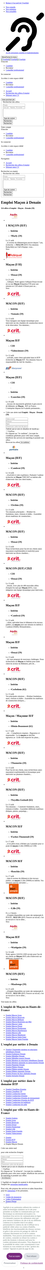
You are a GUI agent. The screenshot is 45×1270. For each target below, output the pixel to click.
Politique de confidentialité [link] (31, 1263)
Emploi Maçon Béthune (15, 1020)
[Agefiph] (13, 59)
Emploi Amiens (12, 1118)
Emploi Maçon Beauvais (15, 1017)
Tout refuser (31, 1256)
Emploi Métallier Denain (15, 1056)
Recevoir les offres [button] (13, 442)
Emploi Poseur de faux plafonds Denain (21, 1074)
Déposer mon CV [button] (12, 95)
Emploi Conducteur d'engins (16, 1096)
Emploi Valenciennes (14, 1133)
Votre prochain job (8, 100)
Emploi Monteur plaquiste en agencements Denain (25, 1063)
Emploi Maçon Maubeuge (16, 1035)
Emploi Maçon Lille (13, 1033)
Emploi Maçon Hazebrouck (16, 1030)
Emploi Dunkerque (13, 1127)
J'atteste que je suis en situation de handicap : (23, 429)
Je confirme (25, 442)
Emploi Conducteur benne (16, 1094)
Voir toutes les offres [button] (8, 1002)
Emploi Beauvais (12, 1122)
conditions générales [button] (13, 436)
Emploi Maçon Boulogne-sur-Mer (19, 1022)
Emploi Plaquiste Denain (15, 1065)
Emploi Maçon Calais (14, 1024)
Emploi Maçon (11, 1142)
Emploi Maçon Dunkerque (16, 1028)
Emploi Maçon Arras (14, 1015)
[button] (9, 66)
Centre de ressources (13, 1197)
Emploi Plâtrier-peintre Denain (17, 1069)
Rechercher (8, 123)
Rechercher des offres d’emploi (17, 93)
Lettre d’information (13, 1199)
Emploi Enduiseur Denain (15, 1054)
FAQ (8, 1195)
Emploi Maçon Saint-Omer (16, 1037)
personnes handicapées (19, 1184)
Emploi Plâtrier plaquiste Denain (18, 1071)
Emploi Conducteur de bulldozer (18, 1102)
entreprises (11, 1191)
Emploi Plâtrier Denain (14, 1067)
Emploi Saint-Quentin (14, 1131)
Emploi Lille (10, 1129)
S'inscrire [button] (4, 62)
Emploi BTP (10, 1140)
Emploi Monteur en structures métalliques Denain (24, 1060)
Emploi (8, 1137)
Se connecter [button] (6, 74)
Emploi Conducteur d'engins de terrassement (22, 1098)
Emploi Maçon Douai (14, 1026)
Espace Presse (11, 1201)
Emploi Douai (11, 1125)
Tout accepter (14, 1256)
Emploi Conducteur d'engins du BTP (20, 1100)
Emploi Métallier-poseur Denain (18, 1058)
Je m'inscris (6, 1178)
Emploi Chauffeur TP (14, 1091)
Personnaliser (10, 1263)
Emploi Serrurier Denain (15, 1076)
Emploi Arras (11, 1120)
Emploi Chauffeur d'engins (16, 1089)
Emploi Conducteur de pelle (16, 1105)
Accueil (9, 91)
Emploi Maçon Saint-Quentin (17, 1039)
